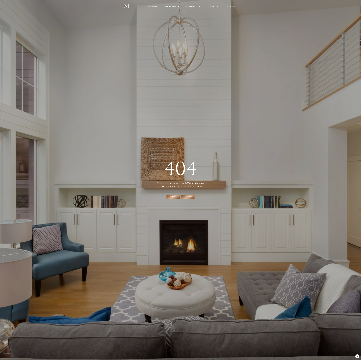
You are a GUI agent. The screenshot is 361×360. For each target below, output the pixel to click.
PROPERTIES (152, 7)
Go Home (173, 197)
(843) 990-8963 (230, 7)
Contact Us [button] (188, 197)
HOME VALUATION (193, 7)
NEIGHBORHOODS (172, 7)
